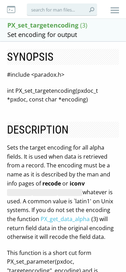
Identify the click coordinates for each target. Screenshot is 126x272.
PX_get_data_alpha (65, 219)
